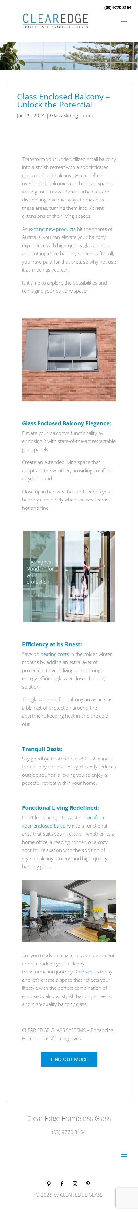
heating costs (54, 654)
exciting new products (52, 229)
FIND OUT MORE (69, 1059)
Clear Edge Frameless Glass (69, 1118)
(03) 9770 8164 (117, 7)
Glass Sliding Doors (71, 115)
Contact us (87, 971)
